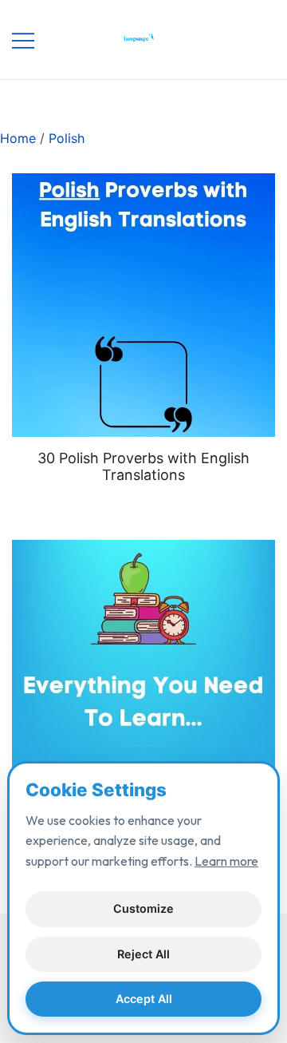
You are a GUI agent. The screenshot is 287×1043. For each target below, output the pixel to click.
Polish (67, 138)
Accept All (144, 998)
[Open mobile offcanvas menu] (23, 39)
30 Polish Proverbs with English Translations (143, 467)
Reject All (143, 954)
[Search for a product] (245, 39)
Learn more (226, 861)
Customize (143, 908)
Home (18, 138)
